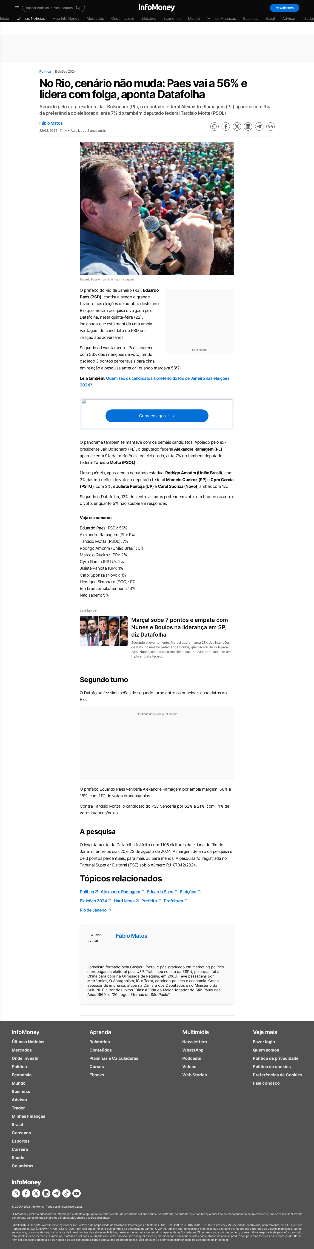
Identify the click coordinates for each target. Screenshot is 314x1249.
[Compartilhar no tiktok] (66, 1193)
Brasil (270, 18)
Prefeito (149, 900)
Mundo (194, 18)
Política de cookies (272, 1066)
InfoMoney (26, 1032)
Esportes (21, 1141)
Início (4, 18)
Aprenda (100, 1032)
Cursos (96, 1066)
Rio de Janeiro (93, 910)
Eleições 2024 (93, 900)
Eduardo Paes (160, 891)
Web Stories (194, 1074)
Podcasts (191, 1058)
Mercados (95, 18)
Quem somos (266, 1050)
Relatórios (99, 1041)
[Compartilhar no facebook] (226, 126)
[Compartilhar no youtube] (76, 1193)
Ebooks (96, 1074)
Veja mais (265, 1032)
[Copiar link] (270, 126)
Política (45, 71)
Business (250, 18)
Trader (18, 1108)
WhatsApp (192, 1050)
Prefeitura (173, 900)
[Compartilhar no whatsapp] (214, 126)
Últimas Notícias (31, 18)
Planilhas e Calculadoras (113, 1058)
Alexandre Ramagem (120, 891)
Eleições (149, 18)
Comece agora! (154, 415)
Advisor (289, 18)
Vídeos (189, 1066)
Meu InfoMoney (65, 18)
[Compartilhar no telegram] (259, 126)
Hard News (124, 900)
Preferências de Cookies (277, 1074)
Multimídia (195, 1032)
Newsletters (284, 8)
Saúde (18, 1157)
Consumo (21, 1132)
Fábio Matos (51, 123)
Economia (172, 18)
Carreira (20, 1149)
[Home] (157, 7)
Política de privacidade (276, 1058)
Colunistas (22, 1165)
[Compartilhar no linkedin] (248, 126)
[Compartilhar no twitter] (237, 126)
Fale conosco (266, 1083)
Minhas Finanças (221, 18)
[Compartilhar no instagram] (16, 1193)
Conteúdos (100, 1050)
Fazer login (264, 1041)
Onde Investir (122, 18)
